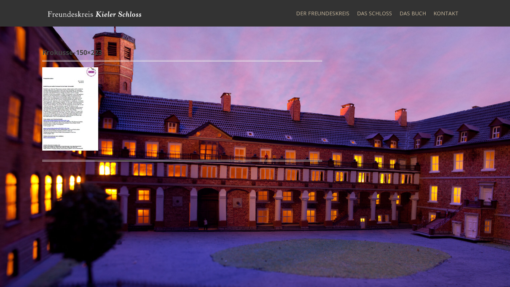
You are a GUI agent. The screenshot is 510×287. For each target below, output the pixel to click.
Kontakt (445, 13)
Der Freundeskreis (322, 13)
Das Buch (412, 13)
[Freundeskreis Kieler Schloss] (94, 13)
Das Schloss (374, 13)
